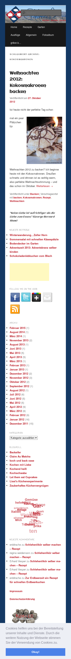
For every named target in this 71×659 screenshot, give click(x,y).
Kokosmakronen (32, 197)
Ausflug (29, 504)
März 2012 (16, 411)
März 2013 (16, 361)
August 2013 (17, 344)
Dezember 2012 (19, 373)
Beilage (21, 510)
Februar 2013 (17, 365)
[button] (59, 642)
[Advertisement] (29, 272)
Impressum (16, 591)
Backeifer (15, 452)
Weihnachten (17, 201)
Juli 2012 (15, 394)
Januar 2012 (17, 419)
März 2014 (16, 336)
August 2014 (17, 332)
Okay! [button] (35, 651)
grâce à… (16, 42)
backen (17, 197)
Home (14, 27)
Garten (38, 510)
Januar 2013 (17, 369)
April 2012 (16, 407)
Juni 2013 (15, 348)
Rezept (47, 197)
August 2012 (17, 390)
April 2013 (16, 357)
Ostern (29, 524)
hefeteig (22, 502)
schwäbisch (21, 507)
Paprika (37, 524)
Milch (18, 520)
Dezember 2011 (19, 423)
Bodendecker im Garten (24, 243)
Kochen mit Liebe (20, 464)
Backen (34, 194)
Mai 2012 (15, 402)
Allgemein (31, 34)
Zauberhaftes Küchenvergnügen (29, 485)
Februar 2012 (17, 415)
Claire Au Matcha (20, 456)
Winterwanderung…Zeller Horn (28, 235)
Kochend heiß (18, 469)
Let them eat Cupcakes (23, 477)
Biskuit (27, 517)
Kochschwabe (18, 473)
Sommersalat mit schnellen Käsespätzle (34, 239)
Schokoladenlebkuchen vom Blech (31, 256)
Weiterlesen (44, 186)
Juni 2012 (15, 398)
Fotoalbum (48, 34)
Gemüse (32, 499)
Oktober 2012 (18, 382)
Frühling (36, 516)
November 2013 (19, 340)
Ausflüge (15, 34)
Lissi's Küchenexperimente (26, 481)
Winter (26, 513)
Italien (16, 511)
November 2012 (19, 377)
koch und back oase (22, 460)
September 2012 (19, 386)
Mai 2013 (15, 353)
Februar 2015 (17, 328)
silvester (18, 517)
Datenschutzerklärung (22, 599)
